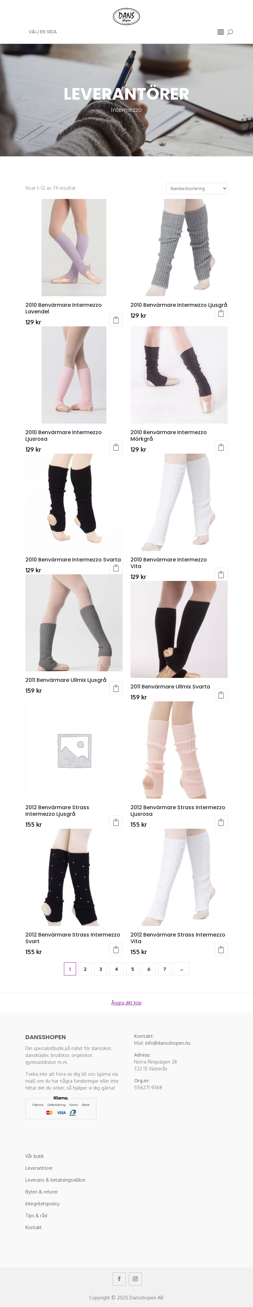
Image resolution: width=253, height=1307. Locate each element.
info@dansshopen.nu (167, 1043)
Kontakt (33, 1227)
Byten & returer (41, 1192)
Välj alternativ (116, 319)
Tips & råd (36, 1215)
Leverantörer (39, 1168)
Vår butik (34, 1156)
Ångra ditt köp (126, 1002)
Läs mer (116, 688)
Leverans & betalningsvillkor (55, 1180)
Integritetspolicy (42, 1203)
